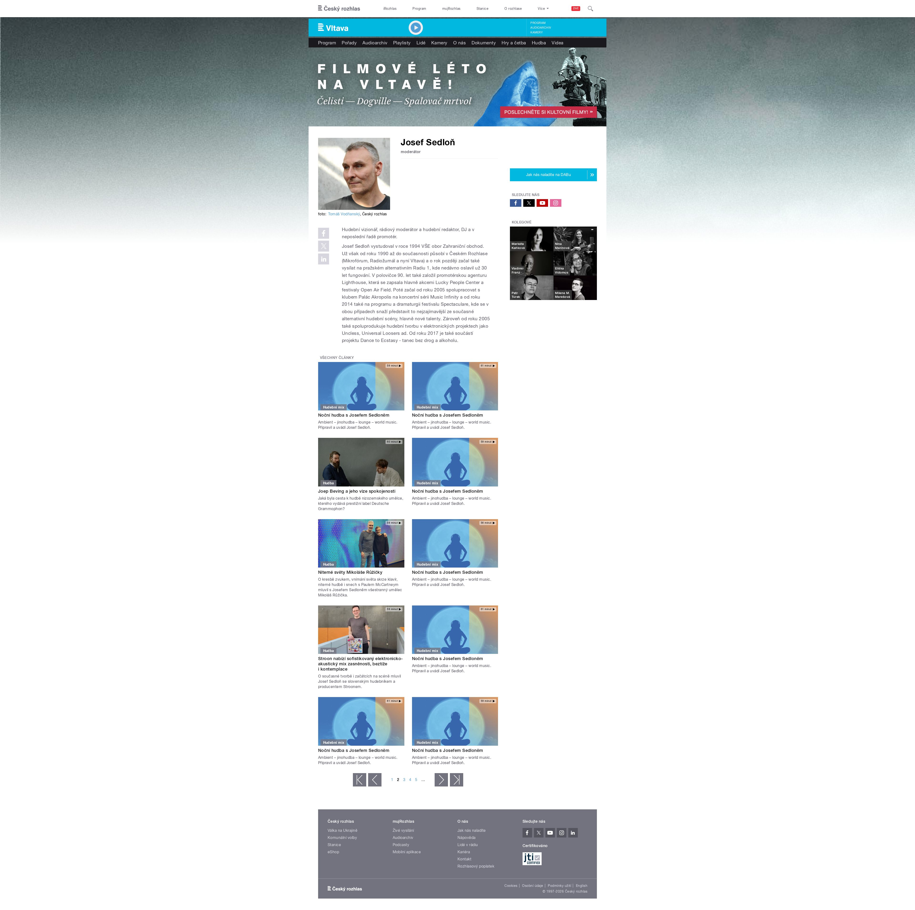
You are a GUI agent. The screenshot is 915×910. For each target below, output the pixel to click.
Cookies (510, 886)
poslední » (456, 779)
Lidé (421, 42)
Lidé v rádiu (468, 845)
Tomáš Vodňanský (344, 214)
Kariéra (464, 852)
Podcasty (401, 845)
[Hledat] (590, 8)
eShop (333, 852)
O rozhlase (513, 8)
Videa (557, 42)
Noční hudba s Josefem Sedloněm (353, 415)
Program (419, 8)
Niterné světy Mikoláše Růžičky (350, 572)
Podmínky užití (559, 886)
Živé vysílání (403, 830)
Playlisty (402, 42)
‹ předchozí (374, 779)
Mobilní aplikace (407, 852)
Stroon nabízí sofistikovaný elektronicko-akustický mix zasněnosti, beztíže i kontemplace (360, 664)
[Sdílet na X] (323, 246)
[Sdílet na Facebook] (323, 233)
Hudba (539, 42)
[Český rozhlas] (339, 8)
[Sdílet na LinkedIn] (323, 258)
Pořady (349, 42)
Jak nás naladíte (472, 830)
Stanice (482, 8)
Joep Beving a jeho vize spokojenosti (356, 491)
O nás (459, 42)
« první (359, 779)
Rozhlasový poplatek (476, 866)
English (581, 886)
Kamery (536, 32)
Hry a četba (514, 42)
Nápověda (467, 837)
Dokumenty (484, 42)
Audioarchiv (540, 27)
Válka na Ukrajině (342, 830)
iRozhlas (390, 8)
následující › (441, 779)
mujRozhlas (451, 8)
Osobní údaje (532, 886)
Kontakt (464, 859)
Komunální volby (342, 837)
